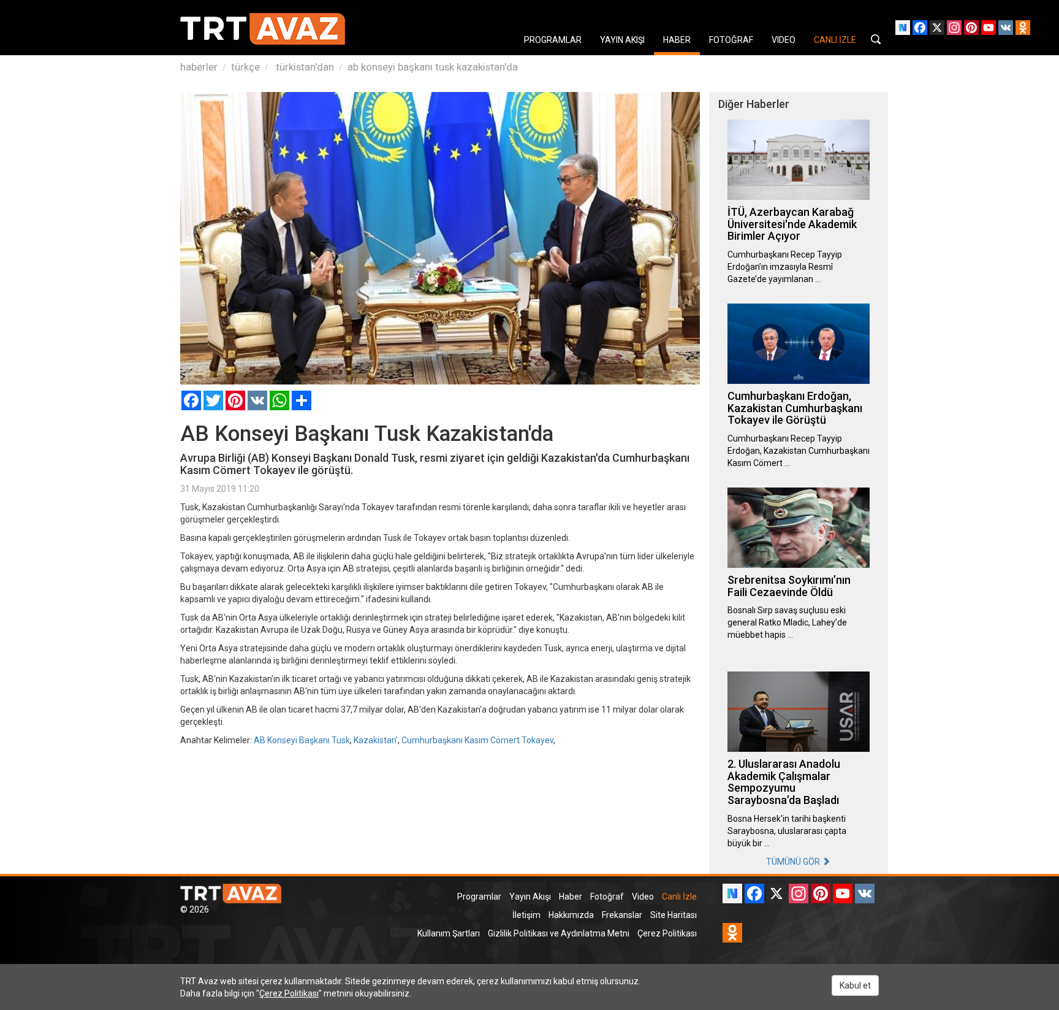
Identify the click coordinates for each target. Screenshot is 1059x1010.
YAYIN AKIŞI (622, 40)
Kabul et (855, 985)
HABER (677, 40)
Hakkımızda (571, 915)
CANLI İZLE (835, 40)
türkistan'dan (303, 67)
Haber (570, 896)
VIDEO (783, 40)
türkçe (245, 67)
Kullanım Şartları (448, 933)
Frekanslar (622, 915)
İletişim (526, 915)
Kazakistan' (376, 740)
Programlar (479, 896)
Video (643, 896)
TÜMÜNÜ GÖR (794, 862)
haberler (199, 67)
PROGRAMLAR (553, 40)
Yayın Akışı (530, 896)
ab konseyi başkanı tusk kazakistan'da (432, 67)
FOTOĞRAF (731, 40)
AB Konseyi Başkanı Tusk (302, 740)
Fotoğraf (607, 896)
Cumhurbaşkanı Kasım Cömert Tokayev (477, 740)
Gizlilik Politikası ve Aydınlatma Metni (558, 933)
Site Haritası (673, 915)
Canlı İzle (679, 896)
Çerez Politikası (667, 933)
